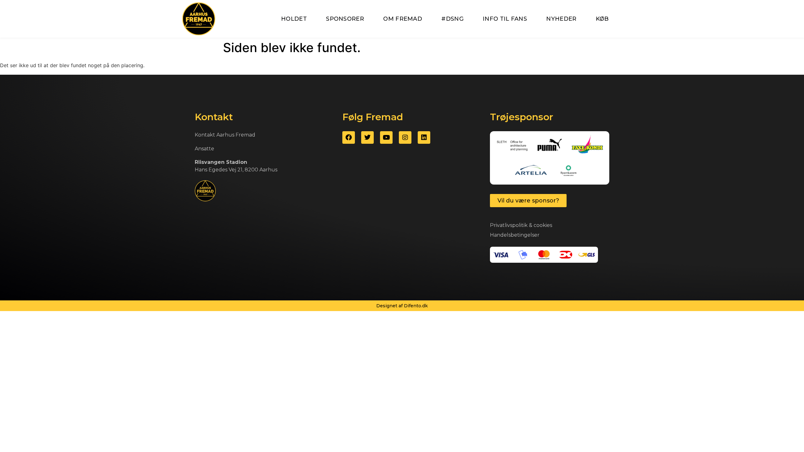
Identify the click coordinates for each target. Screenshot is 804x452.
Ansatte (204, 149)
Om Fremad (402, 18)
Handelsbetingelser (515, 235)
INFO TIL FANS (505, 18)
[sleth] (512, 145)
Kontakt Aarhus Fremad (225, 135)
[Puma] (550, 145)
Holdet (294, 18)
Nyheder (561, 18)
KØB (602, 18)
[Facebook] (348, 137)
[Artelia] (531, 170)
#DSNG (452, 18)
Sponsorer (345, 18)
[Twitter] (367, 137)
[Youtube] (386, 137)
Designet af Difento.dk (402, 306)
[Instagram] (405, 137)
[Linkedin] (424, 137)
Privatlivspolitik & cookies (521, 225)
